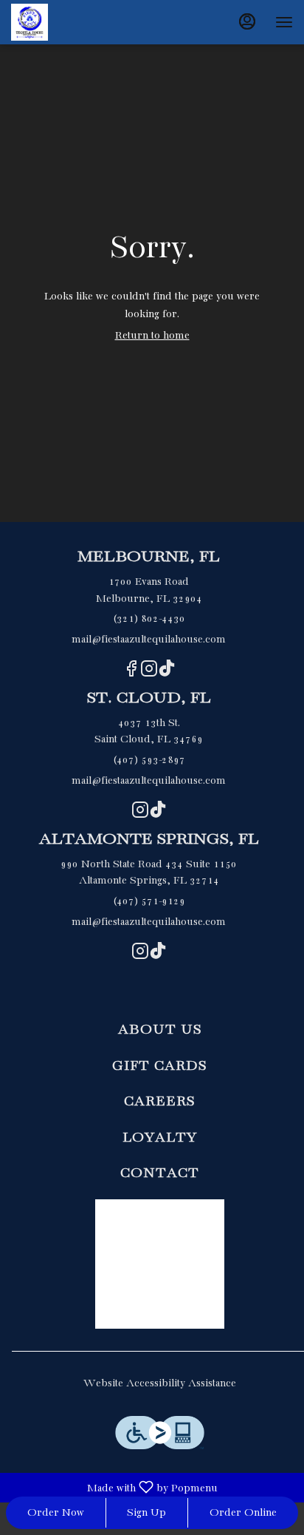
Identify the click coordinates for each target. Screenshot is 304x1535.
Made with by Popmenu (111, 1487)
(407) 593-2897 (149, 760)
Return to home (152, 336)
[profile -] (247, 21)
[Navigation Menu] (284, 22)
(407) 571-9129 (149, 901)
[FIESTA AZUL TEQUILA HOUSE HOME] (77, 22)
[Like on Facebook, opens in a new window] (131, 673)
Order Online (243, 1513)
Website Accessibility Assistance (159, 1383)
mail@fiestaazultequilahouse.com (149, 639)
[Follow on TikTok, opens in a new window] (167, 673)
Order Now (55, 1513)
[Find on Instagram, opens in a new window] (149, 673)
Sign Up (146, 1513)
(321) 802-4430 (149, 619)
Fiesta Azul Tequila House (160, 1264)
